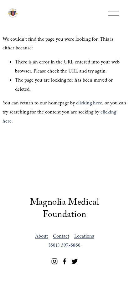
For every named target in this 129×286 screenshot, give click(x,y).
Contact (61, 236)
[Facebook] (64, 261)
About (41, 236)
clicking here (89, 102)
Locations (84, 236)
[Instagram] (54, 261)
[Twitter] (74, 261)
